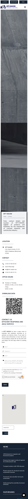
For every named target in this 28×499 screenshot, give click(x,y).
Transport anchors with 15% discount (13, 466)
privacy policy (10, 371)
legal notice (20, 369)
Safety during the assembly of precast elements (14, 483)
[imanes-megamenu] (9, 6)
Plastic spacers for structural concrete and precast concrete (13, 471)
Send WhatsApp (9, 266)
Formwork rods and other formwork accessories (13, 477)
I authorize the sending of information (12, 373)
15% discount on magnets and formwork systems (11, 454)
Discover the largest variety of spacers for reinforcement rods (14, 461)
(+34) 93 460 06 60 (10, 264)
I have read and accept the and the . (12, 370)
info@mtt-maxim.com (11, 269)
